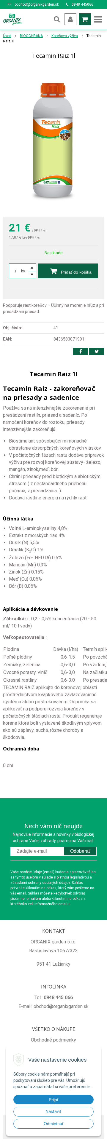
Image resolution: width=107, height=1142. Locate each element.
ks (23, 271)
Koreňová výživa (64, 36)
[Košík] (85, 19)
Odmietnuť (54, 1123)
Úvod (7, 36)
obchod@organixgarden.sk (37, 4)
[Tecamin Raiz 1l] (53, 139)
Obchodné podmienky (53, 1040)
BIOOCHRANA (31, 36)
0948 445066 (82, 4)
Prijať (54, 1099)
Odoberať (80, 851)
